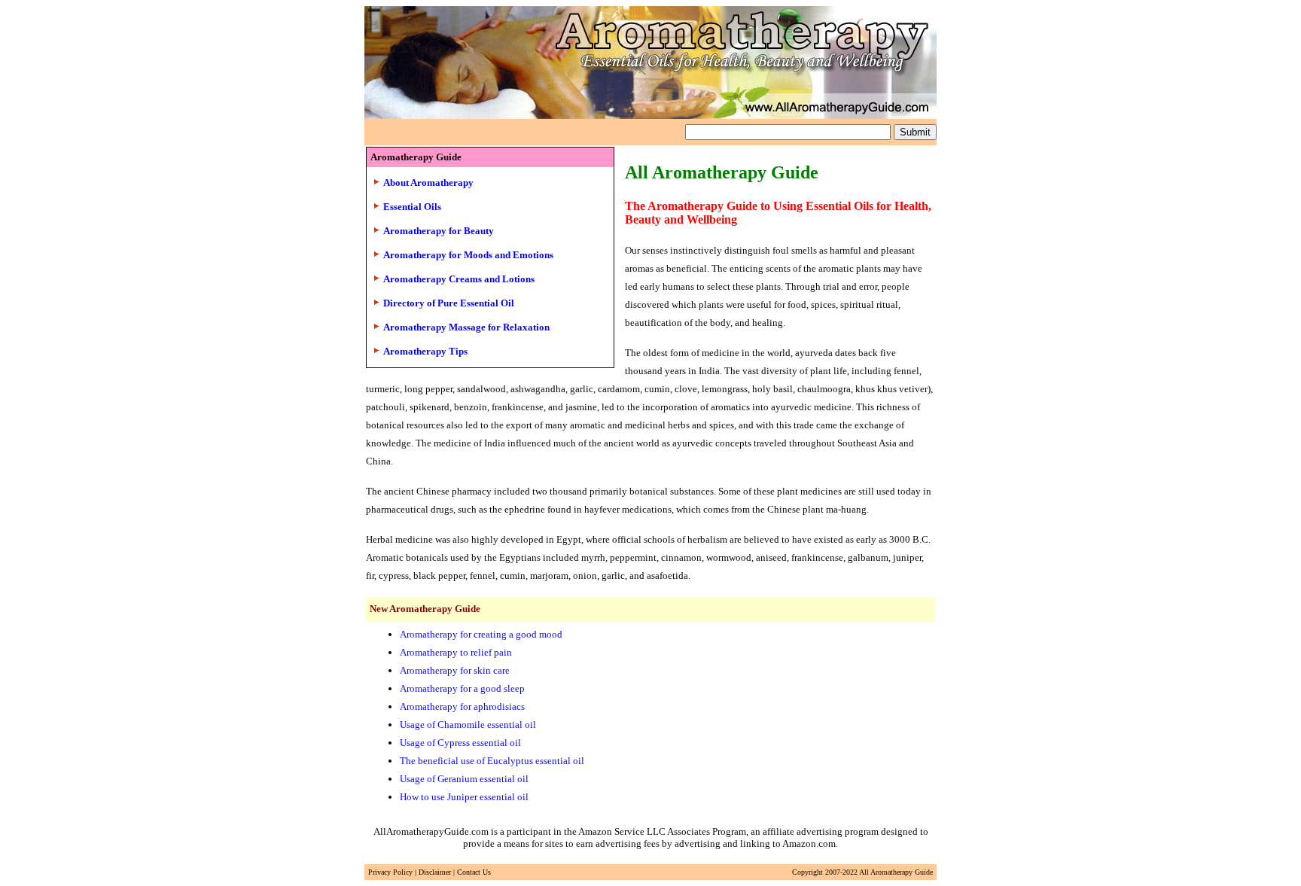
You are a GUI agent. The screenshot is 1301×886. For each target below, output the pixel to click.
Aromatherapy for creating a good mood (481, 634)
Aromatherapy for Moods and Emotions (468, 254)
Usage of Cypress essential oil (460, 742)
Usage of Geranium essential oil (464, 778)
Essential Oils (412, 206)
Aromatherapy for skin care (455, 670)
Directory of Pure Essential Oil (448, 303)
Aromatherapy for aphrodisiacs (462, 706)
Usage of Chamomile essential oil (468, 724)
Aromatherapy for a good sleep (462, 688)
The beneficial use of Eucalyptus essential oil (492, 760)
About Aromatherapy (428, 182)
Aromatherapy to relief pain (456, 652)
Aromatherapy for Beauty (438, 230)
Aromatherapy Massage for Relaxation (466, 327)
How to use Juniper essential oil (464, 796)
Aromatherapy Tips (425, 351)
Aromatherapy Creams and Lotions (459, 279)
